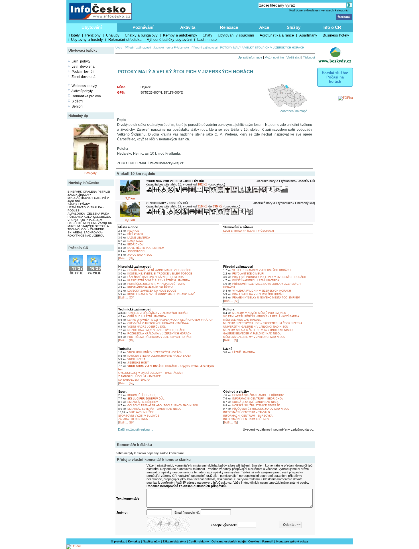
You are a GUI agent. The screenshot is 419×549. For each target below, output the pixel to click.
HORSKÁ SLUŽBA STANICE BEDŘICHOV (253, 395)
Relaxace (229, 27)
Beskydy (90, 173)
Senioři (77, 106)
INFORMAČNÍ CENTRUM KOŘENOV (246, 419)
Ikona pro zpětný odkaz (292, 541)
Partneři (267, 541)
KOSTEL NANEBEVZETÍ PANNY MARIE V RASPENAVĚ (156, 294)
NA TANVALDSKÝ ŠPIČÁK (134, 379)
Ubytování (92, 27)
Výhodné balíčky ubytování (169, 39)
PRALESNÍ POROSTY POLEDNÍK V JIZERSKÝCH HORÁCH (264, 277)
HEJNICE (128, 230)
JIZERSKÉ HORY (133, 362)
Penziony (93, 35)
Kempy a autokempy (180, 35)
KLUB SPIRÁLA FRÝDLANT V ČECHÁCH (248, 230)
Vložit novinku (274, 57)
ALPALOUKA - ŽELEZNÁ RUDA (88, 213)
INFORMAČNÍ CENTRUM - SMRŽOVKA (247, 415)
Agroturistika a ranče (277, 35)
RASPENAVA (130, 241)
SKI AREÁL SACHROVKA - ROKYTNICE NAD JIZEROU (86, 234)
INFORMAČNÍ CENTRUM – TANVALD (246, 412)
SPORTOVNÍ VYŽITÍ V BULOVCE (138, 415)
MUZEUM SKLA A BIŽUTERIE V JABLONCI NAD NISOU (258, 330)
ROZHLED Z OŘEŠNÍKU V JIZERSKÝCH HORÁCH (154, 313)
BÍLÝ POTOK (130, 234)
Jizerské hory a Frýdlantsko (171, 47)
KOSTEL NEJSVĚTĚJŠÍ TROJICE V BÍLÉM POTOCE (155, 273)
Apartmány (308, 35)
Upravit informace (250, 57)
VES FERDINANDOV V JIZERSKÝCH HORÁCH (257, 270)
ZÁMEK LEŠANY (79, 204)
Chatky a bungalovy (141, 35)
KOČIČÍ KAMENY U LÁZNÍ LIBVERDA (251, 280)
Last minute (207, 39)
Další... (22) (231, 301)
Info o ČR (331, 27)
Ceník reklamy (199, 541)
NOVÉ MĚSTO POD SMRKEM (141, 248)
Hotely (74, 35)
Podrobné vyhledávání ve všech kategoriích (319, 10)
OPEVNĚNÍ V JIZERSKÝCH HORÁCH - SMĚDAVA (153, 323)
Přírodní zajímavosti (138, 47)
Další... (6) (230, 340)
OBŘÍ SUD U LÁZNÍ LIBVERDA (142, 316)
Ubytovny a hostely (87, 39)
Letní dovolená (83, 66)
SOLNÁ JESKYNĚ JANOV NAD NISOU (251, 402)
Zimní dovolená (83, 77)
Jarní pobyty (81, 61)
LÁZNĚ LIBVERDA (134, 237)
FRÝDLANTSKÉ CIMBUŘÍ (243, 273)
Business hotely (336, 35)
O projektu (118, 541)
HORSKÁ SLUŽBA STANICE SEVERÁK (251, 405)
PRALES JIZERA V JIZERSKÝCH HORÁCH (254, 294)
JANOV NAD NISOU (135, 254)
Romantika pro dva (86, 96)
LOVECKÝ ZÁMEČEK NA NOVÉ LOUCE (147, 290)
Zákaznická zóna (174, 541)
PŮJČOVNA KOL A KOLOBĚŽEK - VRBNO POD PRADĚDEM (90, 218)
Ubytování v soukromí (236, 35)
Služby (293, 27)
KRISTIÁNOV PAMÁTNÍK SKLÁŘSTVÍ (145, 287)
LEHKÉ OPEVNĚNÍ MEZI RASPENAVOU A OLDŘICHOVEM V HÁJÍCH (165, 319)
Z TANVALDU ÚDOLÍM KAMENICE (139, 376)
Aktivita (187, 27)
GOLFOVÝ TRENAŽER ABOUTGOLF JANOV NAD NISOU (158, 405)
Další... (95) (126, 297)
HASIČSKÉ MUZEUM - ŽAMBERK (90, 223)
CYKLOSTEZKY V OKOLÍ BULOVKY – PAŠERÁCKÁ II (150, 373)
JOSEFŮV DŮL (132, 251)
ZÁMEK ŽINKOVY (79, 194)
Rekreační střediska (124, 39)
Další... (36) (126, 258)
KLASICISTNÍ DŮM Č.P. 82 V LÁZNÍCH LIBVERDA (154, 280)
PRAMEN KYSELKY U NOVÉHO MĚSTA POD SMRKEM (261, 297)
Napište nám (151, 541)
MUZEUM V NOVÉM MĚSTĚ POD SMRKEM (254, 313)
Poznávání (143, 27)
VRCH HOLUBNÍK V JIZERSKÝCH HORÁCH (150, 352)
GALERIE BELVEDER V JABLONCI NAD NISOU (252, 333)
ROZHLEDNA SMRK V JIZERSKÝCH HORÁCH (151, 330)
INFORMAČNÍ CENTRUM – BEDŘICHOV (253, 398)
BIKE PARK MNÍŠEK (136, 412)
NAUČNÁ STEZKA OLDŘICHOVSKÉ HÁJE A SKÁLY (154, 355)
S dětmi (77, 101)
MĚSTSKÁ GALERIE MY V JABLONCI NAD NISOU (254, 337)
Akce (264, 27)
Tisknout (309, 57)
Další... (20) (126, 340)
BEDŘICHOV (130, 244)
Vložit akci (293, 57)
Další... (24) (126, 383)
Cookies (254, 541)
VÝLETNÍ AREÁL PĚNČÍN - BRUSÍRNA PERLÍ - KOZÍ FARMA (261, 316)
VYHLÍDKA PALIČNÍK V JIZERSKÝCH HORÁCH (257, 290)
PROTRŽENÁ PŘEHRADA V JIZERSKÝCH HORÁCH (155, 337)
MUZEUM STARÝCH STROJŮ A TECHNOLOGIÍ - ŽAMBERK (88, 228)
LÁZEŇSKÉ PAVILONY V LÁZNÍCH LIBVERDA (151, 277)
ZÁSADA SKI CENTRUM (133, 419)
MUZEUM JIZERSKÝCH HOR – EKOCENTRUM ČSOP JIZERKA (262, 323)
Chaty (207, 35)
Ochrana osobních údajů (228, 541)
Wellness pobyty (84, 86)
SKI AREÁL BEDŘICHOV (138, 402)
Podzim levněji (83, 72)
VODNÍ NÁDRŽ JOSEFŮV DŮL (142, 326)
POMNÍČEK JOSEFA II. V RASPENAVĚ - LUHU (151, 283)
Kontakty (134, 541)
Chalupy (112, 35)
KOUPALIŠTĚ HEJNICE (137, 395)
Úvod (118, 47)
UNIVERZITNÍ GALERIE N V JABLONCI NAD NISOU (255, 326)
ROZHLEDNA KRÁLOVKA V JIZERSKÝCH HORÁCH (155, 333)
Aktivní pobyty (82, 91)
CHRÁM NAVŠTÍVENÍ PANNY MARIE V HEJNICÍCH (154, 270)
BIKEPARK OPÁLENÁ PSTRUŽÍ (89, 191)
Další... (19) (126, 422)
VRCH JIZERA (131, 359)
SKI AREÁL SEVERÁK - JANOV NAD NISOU (150, 408)
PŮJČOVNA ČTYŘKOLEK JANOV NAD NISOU (256, 408)
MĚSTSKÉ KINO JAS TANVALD (242, 319)
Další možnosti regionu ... (134, 429)
